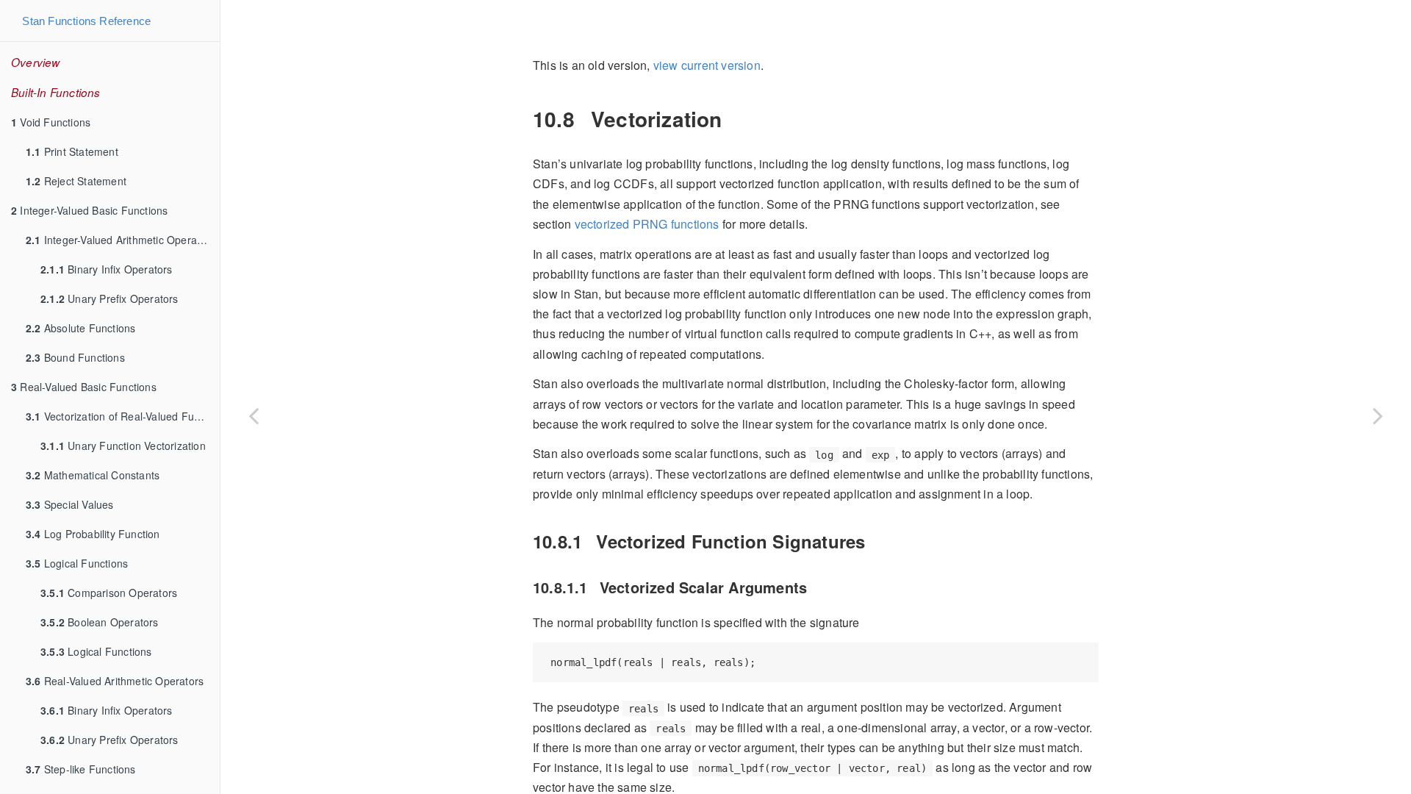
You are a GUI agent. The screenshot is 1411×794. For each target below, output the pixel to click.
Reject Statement (76, 181)
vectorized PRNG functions (647, 223)
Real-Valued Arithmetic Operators (115, 680)
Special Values (70, 504)
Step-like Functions (81, 769)
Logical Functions (77, 563)
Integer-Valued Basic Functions (89, 210)
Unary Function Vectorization (123, 445)
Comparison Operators (108, 592)
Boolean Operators (99, 622)
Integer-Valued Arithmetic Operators (120, 239)
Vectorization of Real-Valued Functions (123, 416)
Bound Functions (75, 357)
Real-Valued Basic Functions (84, 386)
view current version (707, 65)
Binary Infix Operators (106, 269)
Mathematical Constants (92, 475)
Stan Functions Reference (86, 21)
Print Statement (72, 151)
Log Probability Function (93, 533)
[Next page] (1378, 415)
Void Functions (50, 122)
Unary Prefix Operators (109, 298)
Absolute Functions (80, 328)
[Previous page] (253, 415)
